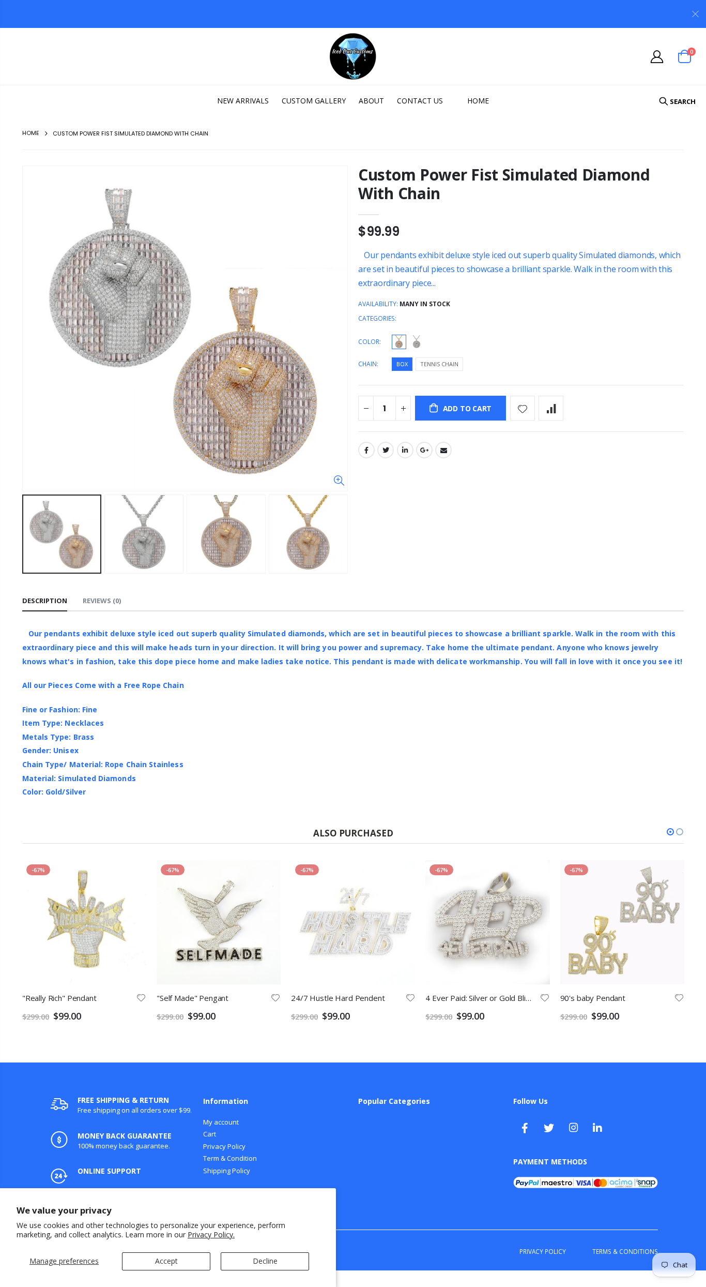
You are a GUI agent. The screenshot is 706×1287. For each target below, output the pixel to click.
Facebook (366, 450)
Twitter (385, 450)
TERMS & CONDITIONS (625, 1251)
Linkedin (597, 1127)
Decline (265, 1261)
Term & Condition (230, 1158)
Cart (209, 1134)
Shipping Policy (226, 1170)
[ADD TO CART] (131, 877)
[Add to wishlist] (522, 408)
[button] (670, 832)
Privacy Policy (224, 1146)
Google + (424, 450)
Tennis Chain (439, 364)
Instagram (573, 1127)
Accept (166, 1261)
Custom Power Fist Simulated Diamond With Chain (504, 184)
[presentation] (33, 534)
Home (30, 133)
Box (402, 364)
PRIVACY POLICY (542, 1251)
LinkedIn (405, 450)
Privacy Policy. (211, 1234)
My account (221, 1122)
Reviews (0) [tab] (102, 600)
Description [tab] (44, 600)
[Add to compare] (551, 408)
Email (443, 450)
